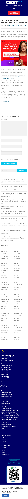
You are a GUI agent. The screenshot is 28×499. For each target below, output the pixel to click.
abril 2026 (3, 253)
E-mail (3, 144)
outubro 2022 (4, 301)
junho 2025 (4, 263)
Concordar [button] (5, 495)
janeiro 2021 (17, 325)
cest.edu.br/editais (5, 101)
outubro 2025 (4, 258)
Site (2, 150)
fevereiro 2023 (4, 296)
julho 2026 (16, 249)
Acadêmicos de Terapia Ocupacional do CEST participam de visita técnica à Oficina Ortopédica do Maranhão (13, 187)
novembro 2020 (18, 327)
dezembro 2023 (5, 285)
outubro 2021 (4, 316)
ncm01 (24, 25)
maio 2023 (16, 292)
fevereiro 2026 (4, 256)
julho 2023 (16, 289)
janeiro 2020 (17, 339)
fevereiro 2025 (4, 268)
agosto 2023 (4, 289)
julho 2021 (16, 318)
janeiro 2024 (17, 282)
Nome (3, 138)
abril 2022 (3, 308)
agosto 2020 (4, 332)
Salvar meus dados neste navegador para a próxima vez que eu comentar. (14, 158)
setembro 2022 (17, 301)
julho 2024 (16, 275)
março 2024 (17, 280)
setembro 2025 (17, 258)
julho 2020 (16, 332)
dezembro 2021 (5, 313)
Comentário (5, 119)
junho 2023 (4, 292)
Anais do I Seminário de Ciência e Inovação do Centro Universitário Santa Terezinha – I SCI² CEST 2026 (13, 238)
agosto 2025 (4, 261)
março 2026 (17, 253)
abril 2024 (3, 280)
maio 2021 (16, 320)
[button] (14, 8)
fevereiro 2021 (4, 325)
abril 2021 (3, 323)
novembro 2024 (18, 270)
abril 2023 (3, 294)
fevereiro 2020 (4, 339)
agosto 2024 (4, 275)
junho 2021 (4, 320)
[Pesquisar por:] (9, 170)
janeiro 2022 (17, 311)
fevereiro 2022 (4, 311)
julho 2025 (16, 261)
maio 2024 (16, 277)
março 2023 (17, 294)
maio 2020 (16, 335)
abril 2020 (3, 337)
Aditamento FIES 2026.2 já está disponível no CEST (13, 206)
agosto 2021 (4, 318)
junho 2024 (4, 277)
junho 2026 (4, 251)
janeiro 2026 (17, 256)
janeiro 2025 (17, 268)
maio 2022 (16, 306)
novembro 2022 (18, 299)
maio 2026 (16, 251)
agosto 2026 (4, 249)
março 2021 (17, 323)
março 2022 (17, 308)
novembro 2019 (5, 342)
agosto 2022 (4, 304)
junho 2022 (4, 306)
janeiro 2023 (17, 296)
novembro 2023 (18, 285)
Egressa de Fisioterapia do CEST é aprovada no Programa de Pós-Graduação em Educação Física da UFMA (14, 225)
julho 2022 (16, 304)
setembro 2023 (17, 287)
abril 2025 (3, 265)
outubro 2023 (4, 287)
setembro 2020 (17, 330)
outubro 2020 (4, 330)
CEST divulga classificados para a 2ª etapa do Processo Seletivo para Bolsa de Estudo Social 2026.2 (12, 181)
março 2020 (17, 337)
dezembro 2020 (5, 327)
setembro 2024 (17, 273)
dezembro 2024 (5, 270)
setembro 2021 (17, 316)
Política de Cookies (6, 492)
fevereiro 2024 (4, 282)
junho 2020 (4, 335)
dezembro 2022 (5, 299)
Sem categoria (12, 109)
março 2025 (17, 265)
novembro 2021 (18, 313)
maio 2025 (16, 263)
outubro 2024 (4, 273)
